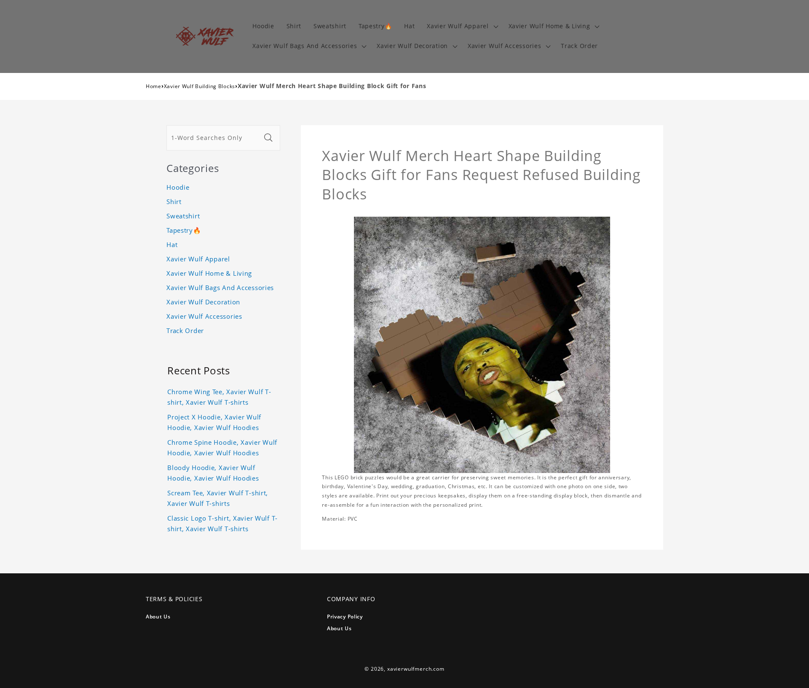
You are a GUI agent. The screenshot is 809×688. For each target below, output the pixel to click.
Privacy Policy (345, 616)
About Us (158, 616)
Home (153, 86)
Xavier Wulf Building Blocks (199, 86)
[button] (461, 26)
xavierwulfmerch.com (416, 669)
